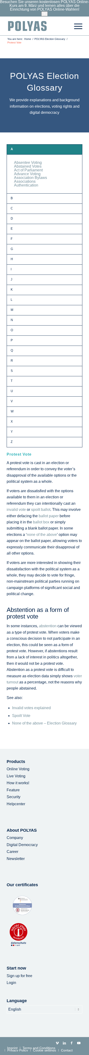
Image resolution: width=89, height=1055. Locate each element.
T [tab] (12, 381)
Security (13, 797)
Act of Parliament (28, 170)
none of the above (42, 535)
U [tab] (12, 391)
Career (12, 852)
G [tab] (12, 249)
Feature (13, 790)
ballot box (41, 522)
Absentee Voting (28, 163)
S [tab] (12, 371)
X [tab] (12, 421)
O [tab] (12, 330)
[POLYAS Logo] (37, 26)
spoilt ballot (40, 510)
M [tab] (12, 310)
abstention (47, 626)
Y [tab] (12, 431)
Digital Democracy (22, 845)
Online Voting (18, 769)
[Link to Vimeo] (57, 1043)
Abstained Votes (28, 166)
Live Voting (16, 776)
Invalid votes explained (31, 708)
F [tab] (12, 239)
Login (11, 983)
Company (15, 838)
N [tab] (12, 320)
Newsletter (16, 859)
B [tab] (12, 198)
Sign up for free (19, 976)
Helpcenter (16, 804)
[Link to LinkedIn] (64, 1043)
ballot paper (49, 516)
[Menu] (75, 26)
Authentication (26, 185)
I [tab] (11, 269)
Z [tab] (12, 442)
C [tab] (12, 208)
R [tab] (12, 360)
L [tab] (11, 299)
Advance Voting (27, 174)
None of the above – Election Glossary (44, 723)
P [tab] (12, 340)
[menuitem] (75, 26)
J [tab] (11, 279)
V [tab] (12, 401)
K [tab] (12, 289)
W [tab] (12, 411)
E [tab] (12, 228)
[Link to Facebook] (71, 1043)
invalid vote (16, 510)
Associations (25, 181)
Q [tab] (12, 350)
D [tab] (12, 218)
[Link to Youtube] (78, 1043)
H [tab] (12, 259)
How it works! (18, 783)
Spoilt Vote (21, 716)
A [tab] (12, 149)
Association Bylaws (30, 178)
